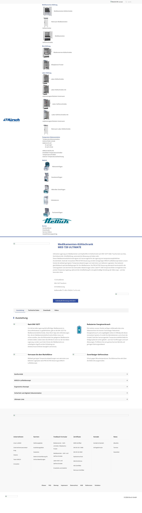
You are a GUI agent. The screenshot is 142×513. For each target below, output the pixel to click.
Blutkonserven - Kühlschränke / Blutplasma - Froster (60, 446)
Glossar (44, 485)
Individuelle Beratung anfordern (65, 301)
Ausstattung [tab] (20, 310)
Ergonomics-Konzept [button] (21, 387)
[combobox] (130, 2)
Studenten (36, 452)
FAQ (50, 485)
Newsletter (116, 452)
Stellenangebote (37, 443)
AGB (81, 485)
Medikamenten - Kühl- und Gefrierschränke (60, 455)
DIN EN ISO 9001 (78, 452)
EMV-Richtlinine (77, 461)
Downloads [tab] (46, 310)
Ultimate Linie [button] (19, 399)
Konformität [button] (18, 374)
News (115, 437)
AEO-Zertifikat (77, 465)
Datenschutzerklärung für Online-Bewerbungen (40, 458)
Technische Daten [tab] (33, 310)
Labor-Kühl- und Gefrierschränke (58, 462)
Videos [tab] (56, 310)
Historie (15, 455)
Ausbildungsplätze (38, 447)
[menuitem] (49, 5)
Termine (115, 447)
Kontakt (120, 2)
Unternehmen (18, 437)
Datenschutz (74, 485)
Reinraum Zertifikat (78, 470)
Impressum (64, 485)
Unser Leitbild (17, 443)
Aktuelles (115, 443)
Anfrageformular (98, 447)
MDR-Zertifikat (77, 443)
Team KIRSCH (17, 459)
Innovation (16, 464)
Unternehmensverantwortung (20, 449)
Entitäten (97, 485)
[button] (114, 2)
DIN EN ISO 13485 (78, 447)
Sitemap (56, 485)
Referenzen (88, 485)
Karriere (36, 437)
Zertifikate (77, 437)
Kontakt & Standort (98, 443)
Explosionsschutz (78, 456)
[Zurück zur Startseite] (11, 120)
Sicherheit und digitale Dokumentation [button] (27, 393)
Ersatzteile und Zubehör (60, 468)
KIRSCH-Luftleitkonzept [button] (22, 380)
